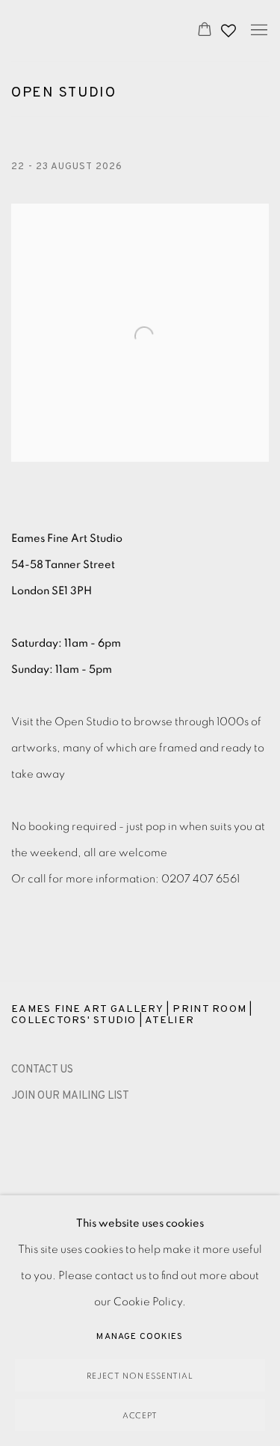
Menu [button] (257, 30)
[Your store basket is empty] (205, 30)
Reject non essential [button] (140, 1376)
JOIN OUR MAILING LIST (70, 1096)
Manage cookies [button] (139, 1337)
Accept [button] (140, 1416)
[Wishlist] (230, 27)
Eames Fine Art (88, 30)
